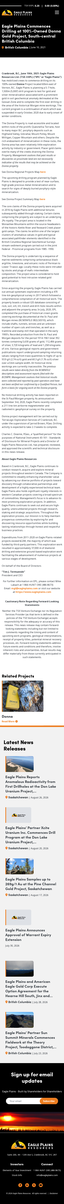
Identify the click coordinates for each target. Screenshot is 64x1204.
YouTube (41, 1185)
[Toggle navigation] (57, 12)
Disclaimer (54, 1193)
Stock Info (17, 1175)
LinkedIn (27, 1185)
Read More (8, 721)
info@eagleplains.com (47, 1175)
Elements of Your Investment (17, 1170)
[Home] (17, 12)
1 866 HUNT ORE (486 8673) (47, 1170)
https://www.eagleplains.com (33, 592)
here (43, 172)
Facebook (20, 1185)
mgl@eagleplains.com (24, 588)
